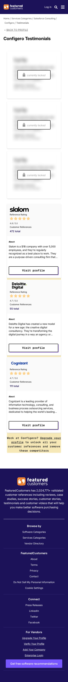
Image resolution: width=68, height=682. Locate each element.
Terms (34, 564)
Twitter (34, 616)
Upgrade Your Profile (34, 637)
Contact (34, 576)
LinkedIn (34, 610)
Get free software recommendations (34, 663)
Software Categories (34, 531)
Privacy (34, 570)
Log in (47, 6)
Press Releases (34, 605)
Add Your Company (34, 649)
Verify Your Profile (34, 643)
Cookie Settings (34, 587)
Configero (9, 23)
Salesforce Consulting (44, 18)
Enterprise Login (34, 655)
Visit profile (33, 270)
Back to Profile (17, 29)
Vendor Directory (34, 543)
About (34, 559)
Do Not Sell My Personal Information (34, 582)
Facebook (34, 622)
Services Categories (22, 18)
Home (6, 18)
